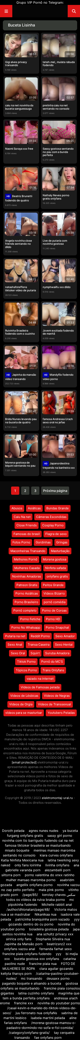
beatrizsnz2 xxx (59, 944)
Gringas (61, 542)
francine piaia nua (43, 964)
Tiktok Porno (26, 661)
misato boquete (17, 850)
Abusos (16, 508)
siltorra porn (11, 875)
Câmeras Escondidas (51, 517)
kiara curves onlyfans (56, 855)
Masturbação (60, 551)
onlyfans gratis (57, 576)
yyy (77, 919)
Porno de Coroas (54, 610)
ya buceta (70, 831)
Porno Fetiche (30, 619)
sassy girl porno (59, 835)
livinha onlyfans (57, 865)
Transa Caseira (38, 644)
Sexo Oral (18, 653)
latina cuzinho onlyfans (36, 993)
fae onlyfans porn (48, 1037)
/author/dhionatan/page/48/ (28, 909)
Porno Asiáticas (26, 593)
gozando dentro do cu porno (31, 924)
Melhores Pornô (25, 559)
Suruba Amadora (57, 653)
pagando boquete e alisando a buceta (31, 983)
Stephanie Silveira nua (53, 939)
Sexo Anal (15, 644)
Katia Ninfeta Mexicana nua (22, 860)
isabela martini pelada (48, 1018)
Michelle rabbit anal (57, 904)
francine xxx (23, 1003)
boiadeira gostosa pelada (49, 929)
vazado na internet (40, 679)
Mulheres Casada (27, 568)
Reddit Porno (40, 636)
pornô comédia (54, 602)
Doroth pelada (13, 831)
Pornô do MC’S (52, 661)
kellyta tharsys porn (16, 973)
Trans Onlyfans (53, 670)
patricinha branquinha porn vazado (42, 919)
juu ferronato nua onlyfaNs (36, 1013)
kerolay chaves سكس (58, 895)
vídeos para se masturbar (23, 713)
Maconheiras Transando (27, 551)
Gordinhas (43, 542)
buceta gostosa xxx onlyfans (36, 959)
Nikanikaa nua (45, 914)
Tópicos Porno (26, 670)
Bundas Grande (57, 508)
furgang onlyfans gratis (25, 835)
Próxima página (55, 491)
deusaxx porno (58, 978)
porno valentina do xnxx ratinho (49, 875)
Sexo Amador (65, 636)
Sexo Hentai (64, 644)
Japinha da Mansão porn (23, 944)
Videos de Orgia (20, 704)
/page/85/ (30, 895)
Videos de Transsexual (54, 704)
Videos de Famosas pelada (40, 687)
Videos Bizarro (54, 593)
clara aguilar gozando (56, 969)
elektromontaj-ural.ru (57, 798)
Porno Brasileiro (26, 602)
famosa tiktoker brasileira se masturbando (38, 845)
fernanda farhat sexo (55, 949)
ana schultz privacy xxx (55, 934)
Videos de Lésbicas (24, 696)
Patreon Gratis (26, 585)
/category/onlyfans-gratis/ (29, 1033)
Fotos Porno (21, 542)
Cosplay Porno (53, 525)
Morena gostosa (54, 559)
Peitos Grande (53, 585)
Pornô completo (25, 610)
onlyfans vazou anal (20, 949)
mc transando (31, 978)
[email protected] (24, 762)
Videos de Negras (57, 696)
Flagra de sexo (56, 534)
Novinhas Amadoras (26, 576)
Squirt (35, 653)
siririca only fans (18, 939)
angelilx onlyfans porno (34, 885)
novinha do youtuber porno (59, 1003)
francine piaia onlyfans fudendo (26, 954)
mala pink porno (51, 890)
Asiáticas (34, 508)
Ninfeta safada (55, 568)
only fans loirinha (28, 865)
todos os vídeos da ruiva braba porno (35, 900)
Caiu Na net (22, 517)
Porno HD (53, 619)
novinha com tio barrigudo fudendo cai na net (38, 840)
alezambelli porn (57, 870)
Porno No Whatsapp (25, 627)
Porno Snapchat (57, 627)
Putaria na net (15, 636)
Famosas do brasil (27, 534)
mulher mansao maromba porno (31, 880)
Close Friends (26, 525)
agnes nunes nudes (43, 831)
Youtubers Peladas (61, 713)
